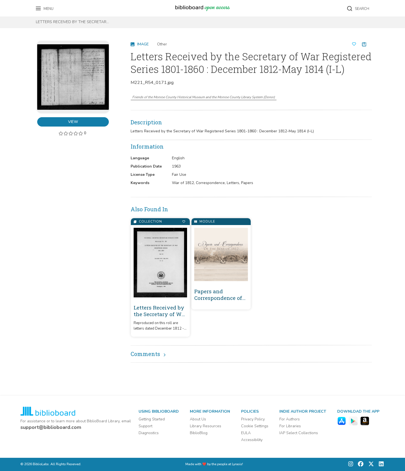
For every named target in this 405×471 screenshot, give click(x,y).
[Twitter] (369, 465)
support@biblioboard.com (50, 427)
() (203, 97)
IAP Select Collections (298, 433)
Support (145, 426)
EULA (246, 433)
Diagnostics (149, 433)
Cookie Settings (254, 426)
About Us (198, 419)
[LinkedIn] (380, 465)
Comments (145, 354)
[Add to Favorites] (183, 221)
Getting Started (152, 419)
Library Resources (205, 426)
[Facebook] (359, 465)
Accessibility (252, 439)
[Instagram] (350, 465)
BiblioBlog (198, 433)
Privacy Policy (253, 419)
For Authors (289, 419)
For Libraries (290, 426)
